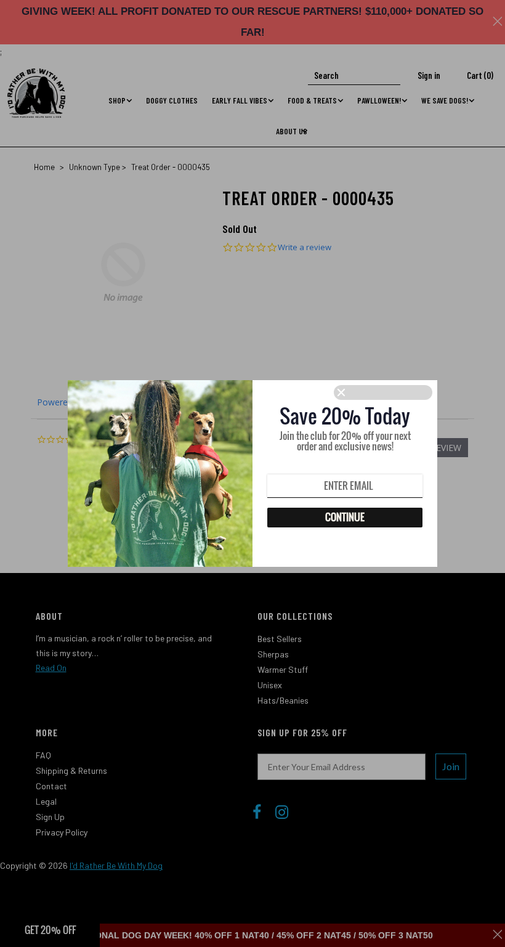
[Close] (383, 392)
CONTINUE (345, 517)
